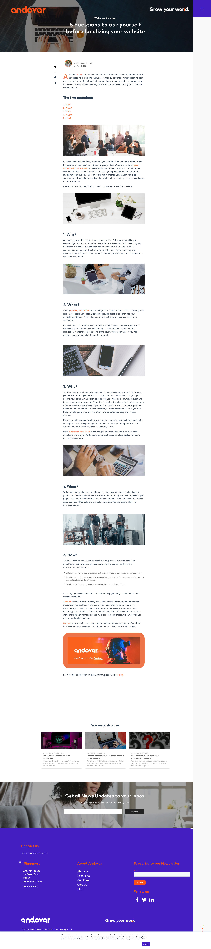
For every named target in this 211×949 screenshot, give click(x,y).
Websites (100, 18)
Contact (66, 622)
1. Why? (67, 104)
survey (78, 74)
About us (83, 871)
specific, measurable (80, 310)
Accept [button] (145, 944)
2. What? (67, 108)
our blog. (119, 674)
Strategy (111, 18)
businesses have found (79, 431)
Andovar (67, 601)
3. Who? (67, 111)
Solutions (83, 880)
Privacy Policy (66, 929)
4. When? (67, 114)
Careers (82, 884)
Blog (80, 889)
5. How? (67, 118)
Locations (83, 876)
